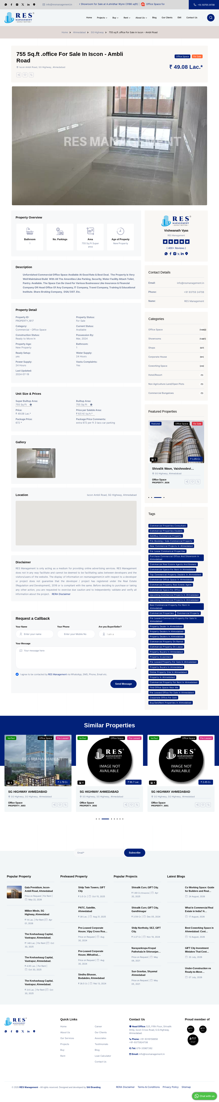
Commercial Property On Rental (166, 641)
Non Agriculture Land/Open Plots (166, 384)
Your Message (23, 643)
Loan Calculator (103, 1055)
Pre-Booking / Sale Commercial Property (171, 541)
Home (89, 17)
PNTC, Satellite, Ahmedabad (87, 909)
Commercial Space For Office (165, 590)
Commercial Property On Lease (166, 647)
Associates (100, 1038)
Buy (114, 17)
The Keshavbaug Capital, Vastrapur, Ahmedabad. (39, 936)
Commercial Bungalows (161, 393)
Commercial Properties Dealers (166, 531)
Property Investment (160, 657)
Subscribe (134, 852)
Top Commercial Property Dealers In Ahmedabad (175, 574)
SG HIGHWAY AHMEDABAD (27, 791)
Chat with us (207, 1096)
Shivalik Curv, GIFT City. (145, 887)
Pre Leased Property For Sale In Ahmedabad (173, 662)
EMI (179, 17)
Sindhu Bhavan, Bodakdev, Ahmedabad (91, 976)
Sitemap (186, 1087)
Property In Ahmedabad (162, 677)
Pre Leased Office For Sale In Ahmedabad (172, 692)
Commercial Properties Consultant (168, 525)
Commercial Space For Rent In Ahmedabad (172, 569)
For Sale (197, 56)
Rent (126, 17)
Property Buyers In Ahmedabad (166, 652)
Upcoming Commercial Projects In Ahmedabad (174, 595)
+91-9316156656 (149, 1039)
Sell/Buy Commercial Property (165, 536)
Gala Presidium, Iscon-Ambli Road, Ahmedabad (39, 889)
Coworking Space (157, 365)
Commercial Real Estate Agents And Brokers (173, 564)
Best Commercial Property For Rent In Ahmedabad (170, 606)
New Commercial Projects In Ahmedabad (171, 546)
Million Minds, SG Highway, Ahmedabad (37, 913)
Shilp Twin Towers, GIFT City (91, 889)
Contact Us (191, 17)
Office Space (182, 56)
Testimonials (101, 1044)
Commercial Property (188, 613)
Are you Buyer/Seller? (110, 626)
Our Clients (167, 17)
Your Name (21, 626)
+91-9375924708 (138, 1042)
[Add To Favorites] (25, 75)
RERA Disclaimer (61, 594)
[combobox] (120, 634)
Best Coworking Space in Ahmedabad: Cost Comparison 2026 (199, 930)
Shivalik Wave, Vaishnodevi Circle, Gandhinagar (171, 468)
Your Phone (63, 626)
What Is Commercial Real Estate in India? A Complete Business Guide (200, 909)
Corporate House (157, 356)
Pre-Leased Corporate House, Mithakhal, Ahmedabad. (90, 953)
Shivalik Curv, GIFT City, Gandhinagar (145, 909)
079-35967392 (144, 1048)
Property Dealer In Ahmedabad (166, 626)
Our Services (67, 1038)
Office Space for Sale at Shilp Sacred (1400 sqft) (148, 4)
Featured (155, 423)
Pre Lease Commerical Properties (167, 551)
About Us (140, 17)
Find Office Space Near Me (164, 687)
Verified (11, 738)
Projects (101, 17)
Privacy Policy (171, 1087)
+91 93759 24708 (206, 5)
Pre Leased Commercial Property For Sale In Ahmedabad (173, 619)
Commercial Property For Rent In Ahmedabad (173, 682)
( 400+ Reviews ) (176, 248)
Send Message (123, 684)
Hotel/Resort (155, 374)
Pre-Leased (63, 738)
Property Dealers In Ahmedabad (166, 631)
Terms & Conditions (149, 1087)
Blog (154, 17)
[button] (148, 497)
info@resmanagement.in (59, 4)
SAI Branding (94, 1087)
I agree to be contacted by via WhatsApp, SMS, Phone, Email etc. (63, 674)
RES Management (57, 674)
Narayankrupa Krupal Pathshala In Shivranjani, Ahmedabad (146, 950)
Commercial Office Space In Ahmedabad (171, 579)
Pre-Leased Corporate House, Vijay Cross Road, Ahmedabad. (92, 930)
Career (98, 1026)
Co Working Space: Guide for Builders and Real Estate (199, 889)
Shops (151, 347)
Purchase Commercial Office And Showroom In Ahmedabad (174, 557)
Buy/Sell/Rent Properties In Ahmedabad (170, 702)
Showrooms (154, 338)
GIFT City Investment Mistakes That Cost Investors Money (197, 950)
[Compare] (31, 75)
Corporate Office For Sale (163, 697)
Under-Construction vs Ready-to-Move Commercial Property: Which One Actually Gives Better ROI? (199, 970)
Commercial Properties (162, 613)
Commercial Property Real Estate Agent (171, 584)
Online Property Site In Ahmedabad (168, 672)
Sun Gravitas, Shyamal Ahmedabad (144, 973)
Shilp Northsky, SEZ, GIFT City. (146, 930)
